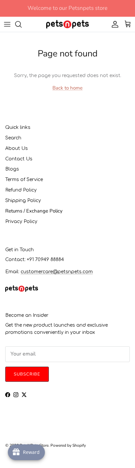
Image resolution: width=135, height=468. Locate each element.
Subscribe (67, 259)
